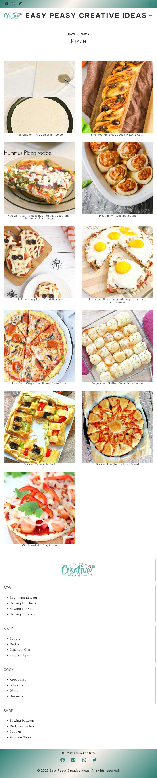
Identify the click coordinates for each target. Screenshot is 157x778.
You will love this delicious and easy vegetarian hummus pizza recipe (39, 217)
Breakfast (17, 685)
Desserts (16, 696)
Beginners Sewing (23, 598)
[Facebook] (7, 4)
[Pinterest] (73, 759)
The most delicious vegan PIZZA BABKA (117, 134)
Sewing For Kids (22, 609)
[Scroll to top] (149, 720)
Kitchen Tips (19, 655)
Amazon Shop (20, 737)
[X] (14, 4)
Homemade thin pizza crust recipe (39, 134)
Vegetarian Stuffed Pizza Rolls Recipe (117, 383)
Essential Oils (20, 650)
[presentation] (39, 97)
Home (72, 33)
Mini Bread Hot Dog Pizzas (40, 545)
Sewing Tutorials (22, 614)
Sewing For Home (23, 603)
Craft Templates (22, 726)
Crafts (14, 644)
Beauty (15, 639)
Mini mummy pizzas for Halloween (39, 299)
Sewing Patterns (22, 720)
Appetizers (18, 679)
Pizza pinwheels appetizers (117, 215)
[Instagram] (21, 4)
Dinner (15, 691)
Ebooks (15, 731)
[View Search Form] (150, 4)
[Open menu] (150, 15)
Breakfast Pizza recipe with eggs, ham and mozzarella (117, 301)
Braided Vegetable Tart (39, 464)
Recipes (84, 33)
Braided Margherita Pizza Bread (117, 464)
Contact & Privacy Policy (78, 753)
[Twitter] (94, 759)
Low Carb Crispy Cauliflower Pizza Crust (39, 383)
